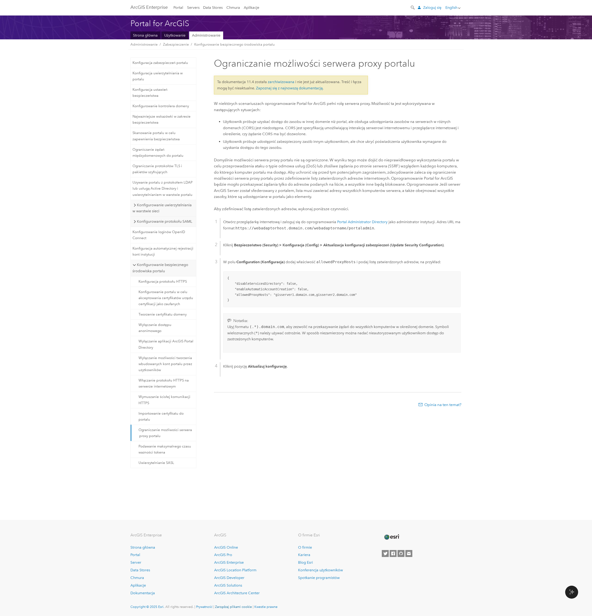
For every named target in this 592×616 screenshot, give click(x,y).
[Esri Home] (391, 537)
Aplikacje (251, 7)
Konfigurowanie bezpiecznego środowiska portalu (234, 44)
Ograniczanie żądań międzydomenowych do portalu (158, 152)
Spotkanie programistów (319, 577)
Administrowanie (206, 35)
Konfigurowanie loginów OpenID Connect (159, 235)
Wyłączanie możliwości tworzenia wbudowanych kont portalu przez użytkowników (165, 364)
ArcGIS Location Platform (235, 570)
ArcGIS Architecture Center (237, 593)
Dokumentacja (142, 593)
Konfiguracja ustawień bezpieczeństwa (150, 93)
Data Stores (213, 7)
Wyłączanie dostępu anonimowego (155, 328)
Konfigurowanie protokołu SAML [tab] (164, 221)
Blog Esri (305, 562)
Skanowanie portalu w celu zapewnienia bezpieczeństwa (156, 136)
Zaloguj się (432, 7)
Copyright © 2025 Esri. (147, 607)
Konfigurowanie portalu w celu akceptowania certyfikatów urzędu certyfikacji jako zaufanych (166, 298)
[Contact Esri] (408, 553)
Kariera (304, 555)
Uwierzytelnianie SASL (156, 463)
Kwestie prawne (266, 607)
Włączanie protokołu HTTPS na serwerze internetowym (164, 383)
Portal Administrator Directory (362, 222)
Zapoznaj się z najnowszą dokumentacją (289, 88)
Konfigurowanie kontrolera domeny (161, 106)
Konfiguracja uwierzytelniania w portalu (158, 76)
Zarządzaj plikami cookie (233, 607)
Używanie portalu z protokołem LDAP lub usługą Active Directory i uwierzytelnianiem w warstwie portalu (163, 188)
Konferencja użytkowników (320, 570)
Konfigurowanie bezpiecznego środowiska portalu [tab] (160, 268)
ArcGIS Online (226, 547)
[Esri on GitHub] (401, 553)
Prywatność (204, 607)
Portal (178, 7)
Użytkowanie (174, 35)
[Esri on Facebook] (393, 553)
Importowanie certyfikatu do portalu (161, 416)
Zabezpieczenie (176, 44)
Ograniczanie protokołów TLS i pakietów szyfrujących (157, 169)
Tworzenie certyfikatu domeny (163, 314)
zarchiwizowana (281, 82)
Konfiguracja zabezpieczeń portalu (160, 63)
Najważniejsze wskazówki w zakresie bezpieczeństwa (162, 119)
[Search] (413, 7)
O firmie (305, 547)
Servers (193, 7)
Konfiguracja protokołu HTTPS (163, 281)
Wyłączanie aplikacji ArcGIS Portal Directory (166, 344)
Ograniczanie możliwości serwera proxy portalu (165, 433)
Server (135, 562)
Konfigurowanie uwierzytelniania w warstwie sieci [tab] (162, 208)
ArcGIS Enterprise (149, 7)
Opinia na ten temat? (442, 404)
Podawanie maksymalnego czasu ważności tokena (165, 449)
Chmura (233, 7)
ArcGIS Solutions (228, 585)
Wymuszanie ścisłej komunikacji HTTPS (164, 400)
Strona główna (145, 35)
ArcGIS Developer (229, 577)
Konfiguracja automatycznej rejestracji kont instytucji (163, 251)
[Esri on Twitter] (385, 553)
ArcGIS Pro (223, 555)
